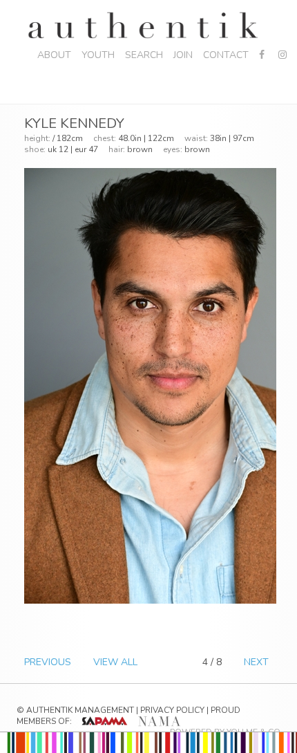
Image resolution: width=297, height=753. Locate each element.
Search (144, 55)
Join (183, 55)
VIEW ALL (115, 662)
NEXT (256, 662)
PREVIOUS (47, 662)
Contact (226, 55)
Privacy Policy (172, 710)
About (54, 55)
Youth (98, 55)
